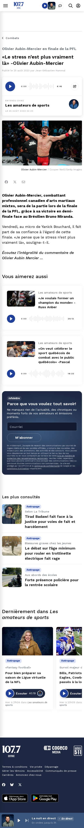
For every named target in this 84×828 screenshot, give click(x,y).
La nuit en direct (44, 818)
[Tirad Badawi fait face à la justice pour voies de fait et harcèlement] (12, 514)
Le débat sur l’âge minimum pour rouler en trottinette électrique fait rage (50, 553)
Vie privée (36, 766)
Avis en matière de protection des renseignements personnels (41, 457)
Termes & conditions (14, 766)
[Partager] (75, 86)
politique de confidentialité (47, 466)
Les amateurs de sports (27, 105)
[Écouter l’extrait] (10, 86)
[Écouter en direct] (45, 5)
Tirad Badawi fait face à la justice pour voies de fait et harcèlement (50, 521)
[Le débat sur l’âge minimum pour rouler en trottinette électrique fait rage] (12, 546)
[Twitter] (15, 182)
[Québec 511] (78, 755)
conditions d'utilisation (18, 468)
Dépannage (51, 766)
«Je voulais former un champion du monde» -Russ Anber (56, 302)
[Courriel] (23, 182)
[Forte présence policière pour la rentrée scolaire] (12, 577)
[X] (20, 784)
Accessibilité (35, 770)
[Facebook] (6, 182)
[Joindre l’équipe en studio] (60, 6)
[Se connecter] (78, 5)
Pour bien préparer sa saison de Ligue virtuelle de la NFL (25, 677)
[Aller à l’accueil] (18, 7)
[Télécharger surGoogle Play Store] (45, 798)
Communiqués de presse (60, 770)
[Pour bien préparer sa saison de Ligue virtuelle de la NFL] (27, 641)
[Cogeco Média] (55, 752)
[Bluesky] (11, 784)
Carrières (7, 775)
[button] (19, 820)
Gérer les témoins (13, 770)
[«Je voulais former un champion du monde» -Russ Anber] (21, 298)
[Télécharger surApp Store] (15, 798)
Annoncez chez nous (28, 775)
